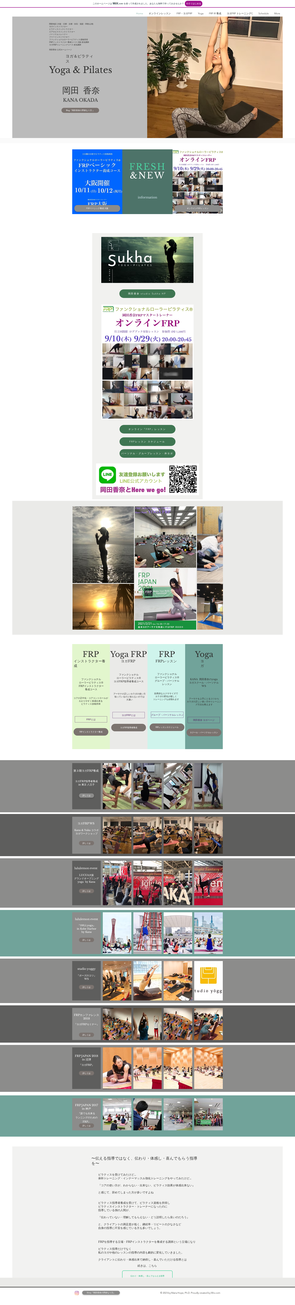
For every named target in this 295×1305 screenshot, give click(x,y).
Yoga (204, 654)
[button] (147, 781)
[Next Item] (217, 568)
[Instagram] (77, 1293)
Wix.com (215, 1292)
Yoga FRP (128, 654)
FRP (91, 654)
